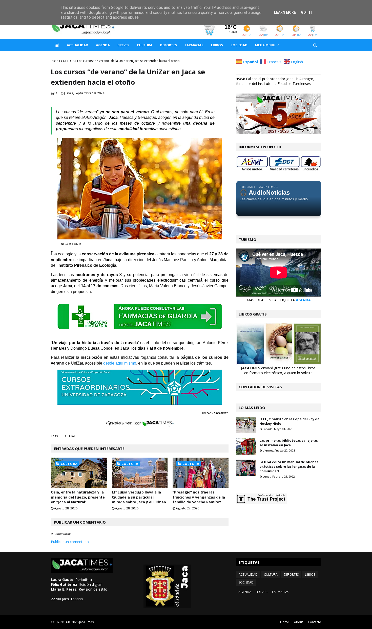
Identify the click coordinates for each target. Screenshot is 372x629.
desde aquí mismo (119, 363)
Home (284, 622)
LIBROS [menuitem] (217, 45)
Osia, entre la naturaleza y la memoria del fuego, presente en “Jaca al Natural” (78, 497)
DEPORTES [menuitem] (168, 45)
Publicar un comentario (70, 541)
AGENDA (303, 300)
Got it (307, 12)
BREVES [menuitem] (123, 45)
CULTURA (68, 61)
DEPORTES (291, 574)
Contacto (314, 622)
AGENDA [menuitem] (103, 45)
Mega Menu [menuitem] (265, 45)
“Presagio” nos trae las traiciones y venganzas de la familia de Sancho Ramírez (199, 497)
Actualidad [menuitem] (77, 45)
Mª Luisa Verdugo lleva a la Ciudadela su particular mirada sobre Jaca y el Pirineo (139, 497)
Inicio (54, 61)
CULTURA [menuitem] (144, 45)
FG (56, 93)
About (298, 622)
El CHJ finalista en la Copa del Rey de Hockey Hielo (289, 421)
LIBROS (310, 574)
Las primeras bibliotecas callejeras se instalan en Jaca (288, 442)
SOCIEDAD (246, 582)
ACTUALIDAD (248, 574)
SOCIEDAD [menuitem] (239, 45)
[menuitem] (57, 45)
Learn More (285, 12)
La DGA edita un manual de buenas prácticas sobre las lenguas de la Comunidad (288, 466)
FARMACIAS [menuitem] (194, 45)
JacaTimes (86, 622)
